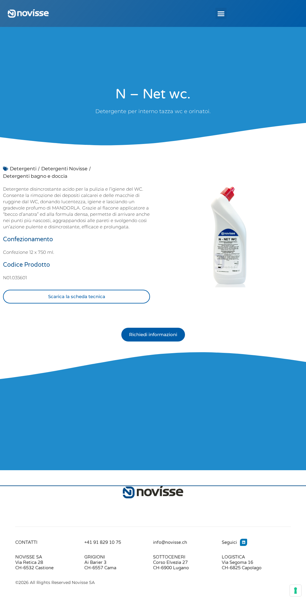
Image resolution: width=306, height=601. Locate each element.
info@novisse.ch (170, 542)
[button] (221, 13)
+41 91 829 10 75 (102, 542)
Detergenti (23, 169)
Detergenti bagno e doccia (35, 176)
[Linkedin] (243, 542)
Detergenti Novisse (64, 169)
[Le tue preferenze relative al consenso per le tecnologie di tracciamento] (295, 590)
